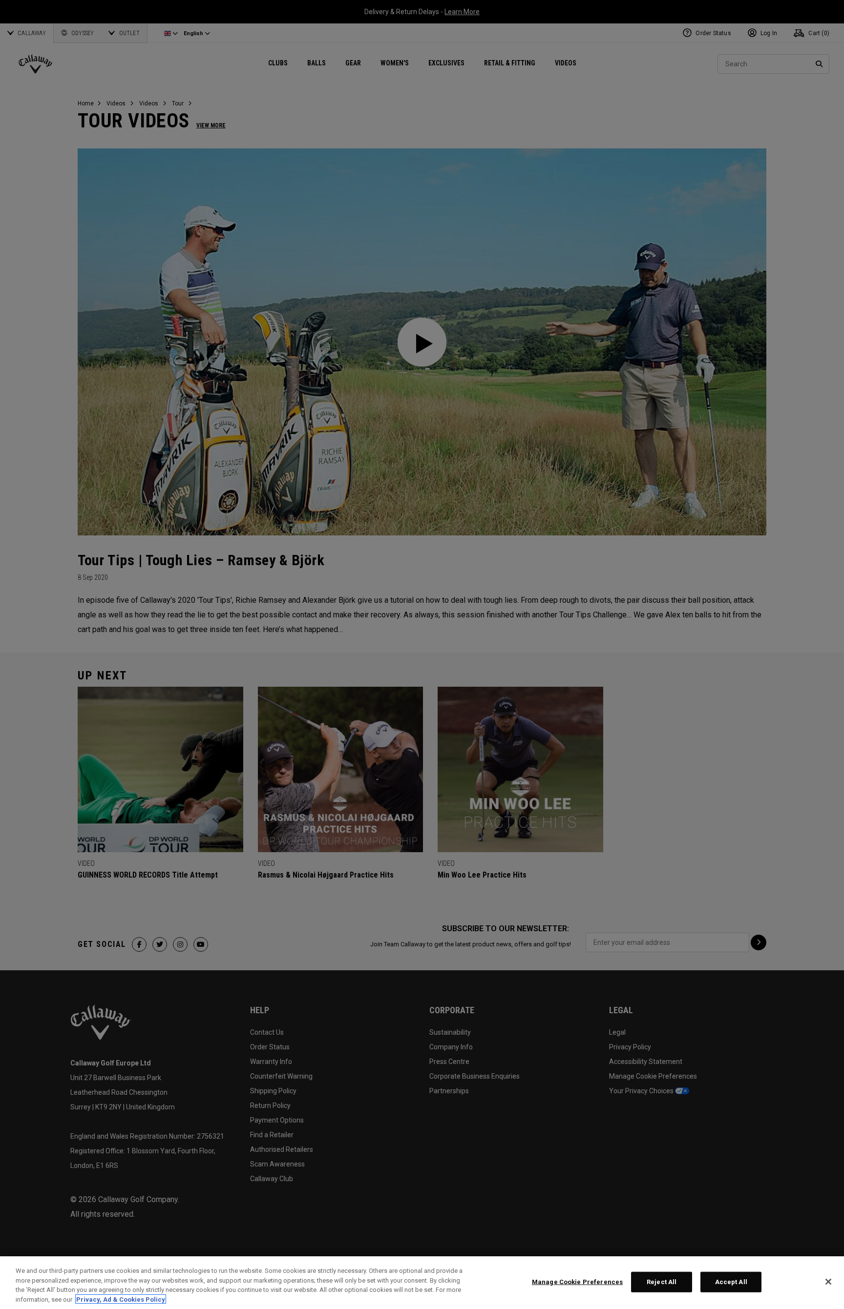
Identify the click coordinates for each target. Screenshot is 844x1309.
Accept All (731, 1282)
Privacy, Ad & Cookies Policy (120, 1299)
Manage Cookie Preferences (577, 1282)
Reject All (661, 1282)
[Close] (828, 1281)
